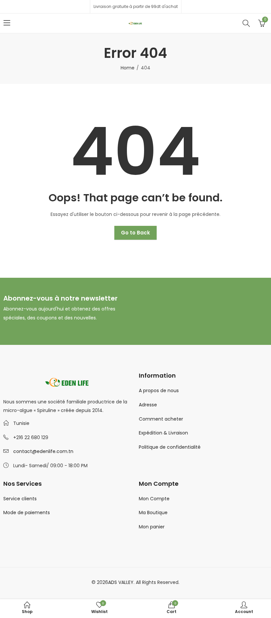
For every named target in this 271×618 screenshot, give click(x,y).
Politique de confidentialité (170, 447)
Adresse (148, 404)
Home (128, 67)
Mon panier (152, 526)
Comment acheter (161, 419)
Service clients (20, 498)
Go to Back (135, 232)
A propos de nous (159, 390)
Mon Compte (154, 498)
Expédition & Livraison (163, 433)
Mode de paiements (26, 512)
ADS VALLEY (121, 582)
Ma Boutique (153, 512)
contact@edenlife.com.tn (43, 451)
